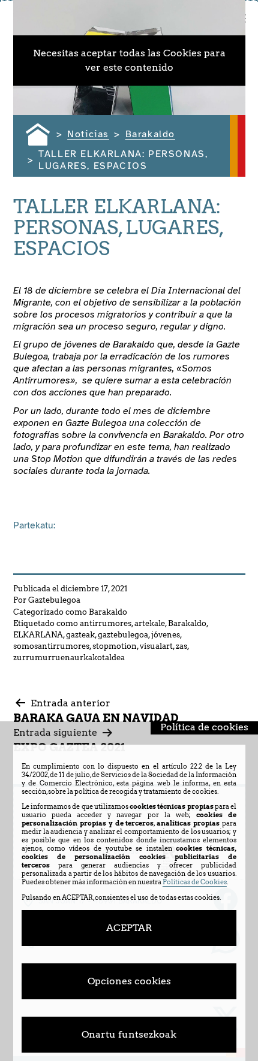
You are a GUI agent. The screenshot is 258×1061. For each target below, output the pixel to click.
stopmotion (114, 646)
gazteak (80, 634)
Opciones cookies (129, 981)
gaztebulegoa (123, 634)
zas (181, 646)
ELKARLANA (38, 634)
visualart (156, 646)
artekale (149, 623)
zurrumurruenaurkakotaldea (69, 657)
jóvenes (165, 634)
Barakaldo (108, 611)
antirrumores (105, 623)
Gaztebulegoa (54, 600)
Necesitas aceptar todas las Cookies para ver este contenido (129, 60)
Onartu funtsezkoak (129, 1034)
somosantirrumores (51, 646)
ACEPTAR (129, 927)
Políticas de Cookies (195, 882)
